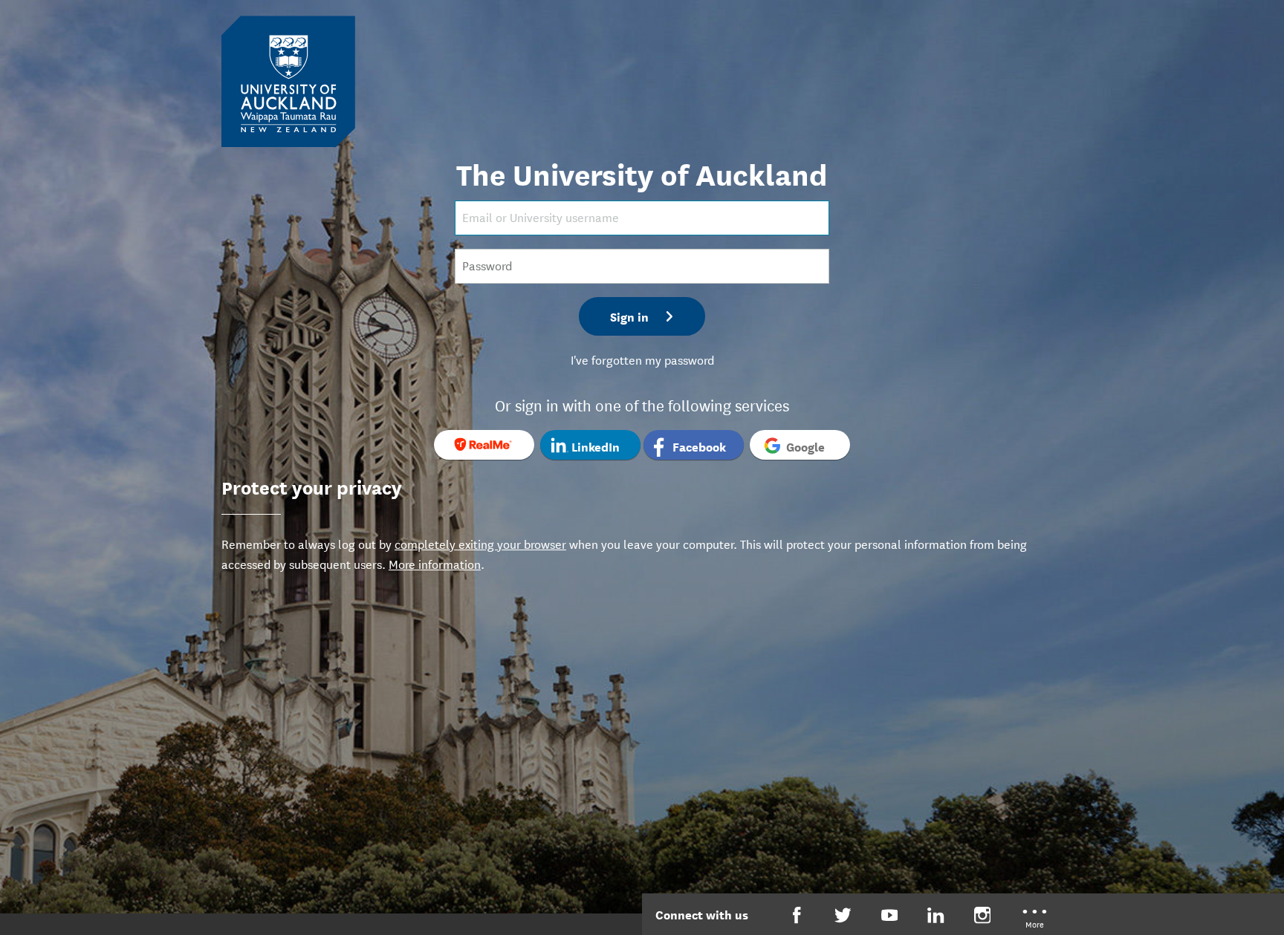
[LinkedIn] (935, 915)
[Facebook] (796, 915)
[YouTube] (889, 915)
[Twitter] (843, 915)
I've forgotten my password (642, 359)
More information (435, 563)
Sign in (629, 316)
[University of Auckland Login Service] (288, 80)
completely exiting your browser (480, 543)
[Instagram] (982, 915)
